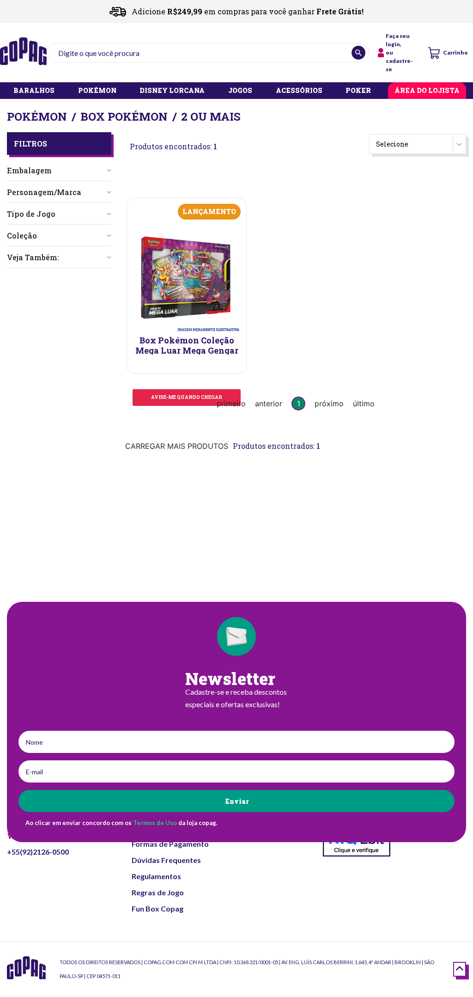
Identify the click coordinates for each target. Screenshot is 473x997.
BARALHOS (34, 91)
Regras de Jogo (158, 892)
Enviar (237, 801)
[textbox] (208, 52)
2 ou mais (211, 116)
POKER (358, 91)
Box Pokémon (124, 116)
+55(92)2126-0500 (38, 851)
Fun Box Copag (157, 908)
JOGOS (240, 91)
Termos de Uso (155, 822)
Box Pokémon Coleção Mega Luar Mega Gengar (186, 345)
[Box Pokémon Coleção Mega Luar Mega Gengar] (187, 277)
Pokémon (37, 116)
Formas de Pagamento (170, 843)
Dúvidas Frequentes (166, 860)
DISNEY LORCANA (172, 91)
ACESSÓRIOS (299, 91)
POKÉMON (97, 91)
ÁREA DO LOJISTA (427, 91)
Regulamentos (156, 876)
